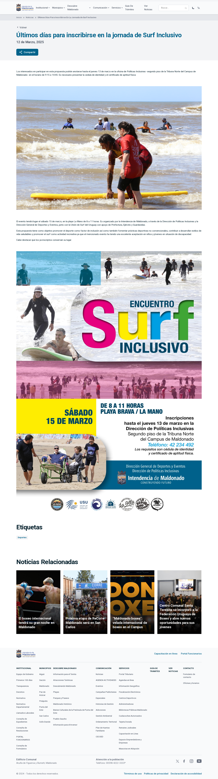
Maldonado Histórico (62, 704)
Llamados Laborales (25, 713)
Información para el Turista (64, 674)
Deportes (22, 537)
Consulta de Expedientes (21, 720)
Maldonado (44, 686)
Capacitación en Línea (128, 734)
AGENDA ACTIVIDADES (106, 680)
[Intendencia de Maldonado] (25, 8)
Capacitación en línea (165, 653)
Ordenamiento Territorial (106, 722)
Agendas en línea (126, 680)
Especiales (100, 698)
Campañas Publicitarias (106, 692)
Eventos (99, 686)
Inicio (19, 17)
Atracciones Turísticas (63, 680)
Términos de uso (133, 773)
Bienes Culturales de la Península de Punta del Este (73, 711)
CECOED (99, 737)
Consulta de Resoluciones (22, 729)
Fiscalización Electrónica (129, 692)
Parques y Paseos (61, 698)
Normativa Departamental (22, 705)
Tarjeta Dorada (125, 722)
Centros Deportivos (127, 698)
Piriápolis (43, 701)
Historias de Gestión (105, 704)
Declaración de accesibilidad (186, 773)
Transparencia (22, 686)
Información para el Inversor (65, 725)
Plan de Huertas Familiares (103, 729)
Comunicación (100, 7)
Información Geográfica (129, 686)
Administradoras (126, 704)
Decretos (20, 692)
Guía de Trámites (129, 8)
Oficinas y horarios (191, 683)
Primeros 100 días (24, 680)
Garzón (42, 680)
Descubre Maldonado (72, 8)
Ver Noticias (148, 8)
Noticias (30, 17)
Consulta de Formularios (21, 747)
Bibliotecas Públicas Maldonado (133, 710)
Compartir (27, 52)
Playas (56, 692)
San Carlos (44, 716)
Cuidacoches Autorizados (130, 716)
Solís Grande (44, 722)
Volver (23, 27)
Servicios (116, 7)
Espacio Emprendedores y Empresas (130, 741)
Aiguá (41, 674)
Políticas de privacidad (156, 773)
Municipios (57, 7)
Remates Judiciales (127, 728)
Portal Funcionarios (191, 653)
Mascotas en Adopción (129, 749)
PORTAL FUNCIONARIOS (23, 738)
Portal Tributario (126, 674)
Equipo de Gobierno (25, 674)
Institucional (42, 7)
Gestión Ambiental (104, 716)
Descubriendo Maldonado (64, 686)
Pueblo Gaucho (60, 719)
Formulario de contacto (189, 675)
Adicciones (101, 710)
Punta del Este (43, 708)
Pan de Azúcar (42, 693)
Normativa (20, 698)
